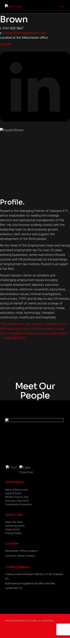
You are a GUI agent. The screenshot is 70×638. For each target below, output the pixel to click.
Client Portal (12, 529)
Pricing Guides (13, 533)
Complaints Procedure (18, 504)
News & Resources (16, 489)
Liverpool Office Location (20, 555)
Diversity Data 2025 (17, 500)
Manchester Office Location (21, 550)
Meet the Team (14, 522)
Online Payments (15, 525)
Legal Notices (13, 493)
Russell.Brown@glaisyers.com (24, 33)
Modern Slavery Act (16, 497)
